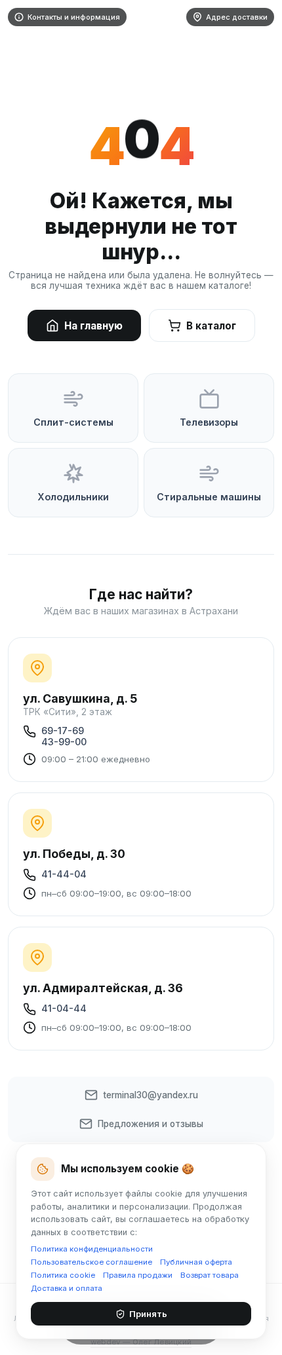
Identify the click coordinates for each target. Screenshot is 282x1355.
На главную (93, 326)
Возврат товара (209, 1275)
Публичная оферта (196, 1262)
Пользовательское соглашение (91, 1262)
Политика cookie (63, 1275)
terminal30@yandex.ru (150, 1095)
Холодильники (73, 496)
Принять (148, 1314)
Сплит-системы (73, 422)
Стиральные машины (209, 496)
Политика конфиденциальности (92, 1248)
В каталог (211, 326)
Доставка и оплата (66, 1288)
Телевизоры (209, 422)
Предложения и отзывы (150, 1124)
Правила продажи (137, 1275)
